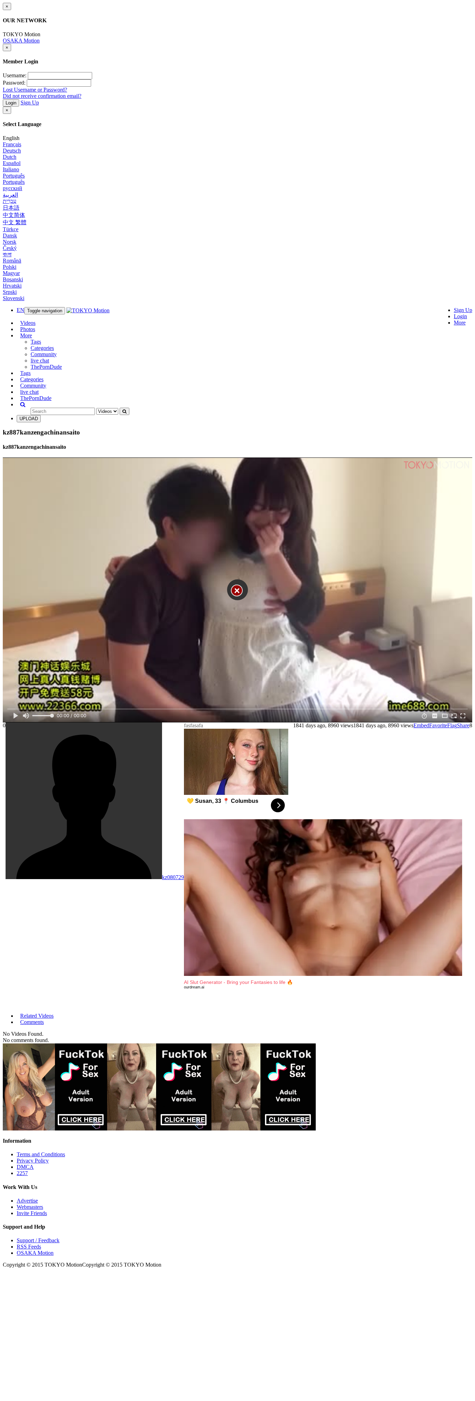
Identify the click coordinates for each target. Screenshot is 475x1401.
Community (44, 354)
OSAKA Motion (21, 41)
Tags (36, 342)
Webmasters (30, 1207)
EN (20, 310)
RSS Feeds (29, 1247)
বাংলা (7, 254)
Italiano (11, 169)
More (460, 323)
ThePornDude (46, 367)
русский (12, 188)
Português (14, 176)
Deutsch (12, 151)
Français (12, 144)
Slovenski (13, 298)
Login (11, 102)
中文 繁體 (14, 222)
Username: (14, 75)
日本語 (11, 208)
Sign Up (30, 102)
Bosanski (13, 279)
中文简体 (14, 215)
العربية (10, 195)
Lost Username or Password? (35, 90)
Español (12, 163)
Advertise (27, 1201)
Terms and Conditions (41, 1154)
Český (10, 248)
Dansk (10, 235)
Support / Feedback (38, 1240)
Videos (27, 323)
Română (12, 261)
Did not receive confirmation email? (42, 96)
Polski (9, 267)
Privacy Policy (33, 1161)
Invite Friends (32, 1213)
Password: (14, 83)
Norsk (9, 242)
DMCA (25, 1167)
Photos (27, 329)
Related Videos (37, 1016)
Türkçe (10, 229)
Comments (32, 1022)
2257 (22, 1173)
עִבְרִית (9, 201)
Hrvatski (12, 286)
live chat (40, 360)
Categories (42, 348)
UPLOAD (28, 418)
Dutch (9, 157)
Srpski (10, 292)
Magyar (11, 273)
